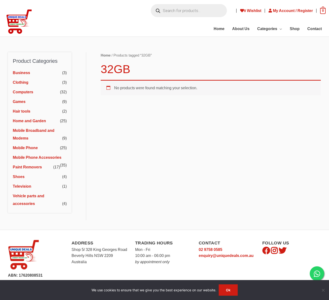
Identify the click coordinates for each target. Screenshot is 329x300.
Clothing (20, 82)
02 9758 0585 (210, 250)
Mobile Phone (25, 148)
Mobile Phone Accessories (37, 157)
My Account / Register (293, 11)
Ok (228, 290)
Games (19, 102)
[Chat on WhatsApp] (317, 273)
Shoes (19, 177)
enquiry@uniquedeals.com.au (226, 256)
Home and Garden (29, 121)
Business (21, 73)
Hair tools (21, 111)
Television (22, 186)
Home (106, 55)
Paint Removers (27, 167)
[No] (323, 290)
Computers (23, 92)
